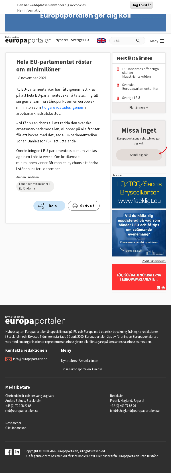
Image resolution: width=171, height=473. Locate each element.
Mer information (30, 10)
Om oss (97, 369)
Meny (154, 41)
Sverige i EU (80, 40)
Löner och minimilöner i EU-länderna (34, 186)
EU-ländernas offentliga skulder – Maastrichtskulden (140, 72)
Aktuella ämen (88, 360)
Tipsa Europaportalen (76, 369)
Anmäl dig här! (139, 155)
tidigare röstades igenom (63, 107)
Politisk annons (154, 261)
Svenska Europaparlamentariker (140, 86)
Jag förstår (141, 5)
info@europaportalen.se (30, 359)
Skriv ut (87, 205)
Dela (53, 205)
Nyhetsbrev (69, 360)
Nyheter (62, 40)
